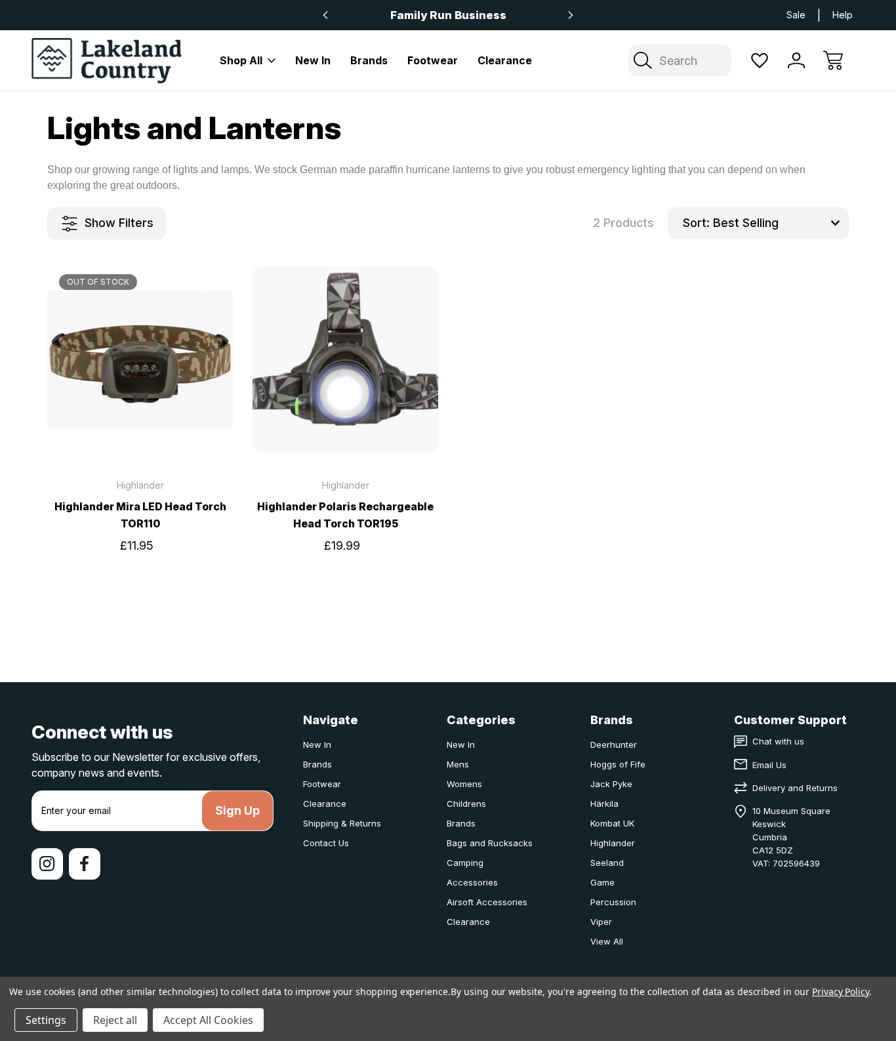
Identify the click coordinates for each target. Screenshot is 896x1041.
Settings (46, 1020)
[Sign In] (796, 60)
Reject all (115, 1020)
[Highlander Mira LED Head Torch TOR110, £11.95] (140, 360)
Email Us (769, 765)
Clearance (505, 60)
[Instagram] (47, 864)
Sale (795, 14)
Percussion (613, 902)
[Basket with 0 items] (833, 60)
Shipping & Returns (342, 823)
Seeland (607, 862)
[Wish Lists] (759, 60)
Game (602, 882)
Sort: (696, 223)
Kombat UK (612, 823)
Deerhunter (613, 744)
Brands (369, 60)
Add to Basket (346, 427)
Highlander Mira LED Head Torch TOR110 (140, 515)
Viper (601, 921)
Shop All (241, 60)
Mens (458, 764)
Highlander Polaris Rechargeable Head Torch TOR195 (345, 515)
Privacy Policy (840, 991)
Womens (464, 784)
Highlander (612, 843)
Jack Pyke (611, 784)
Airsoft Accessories (487, 902)
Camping (465, 862)
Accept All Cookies (208, 1020)
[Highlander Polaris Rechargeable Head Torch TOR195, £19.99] (345, 360)
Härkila (604, 803)
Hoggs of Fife (617, 764)
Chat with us (778, 741)
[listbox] (779, 223)
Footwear (432, 60)
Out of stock (140, 427)
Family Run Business (448, 15)
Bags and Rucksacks (490, 843)
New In (313, 60)
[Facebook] (84, 864)
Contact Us (326, 843)
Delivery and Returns (795, 788)
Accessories (472, 882)
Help (842, 14)
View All (606, 941)
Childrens (466, 803)
